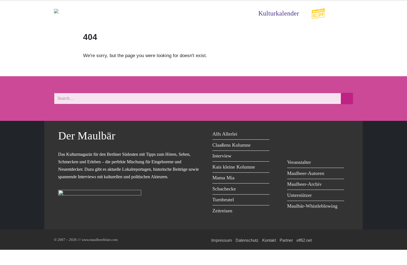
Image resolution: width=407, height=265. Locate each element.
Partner (286, 240)
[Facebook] (292, 135)
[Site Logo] (86, 13)
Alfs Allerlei (224, 134)
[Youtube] (317, 135)
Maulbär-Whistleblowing (312, 206)
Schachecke (224, 189)
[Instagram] (330, 135)
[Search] (347, 98)
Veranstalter (299, 162)
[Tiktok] (292, 146)
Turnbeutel (223, 199)
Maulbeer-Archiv (304, 184)
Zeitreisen (222, 210)
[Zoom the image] (318, 11)
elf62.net (304, 240)
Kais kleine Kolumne (233, 167)
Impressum (221, 240)
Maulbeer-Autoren (305, 173)
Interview (221, 156)
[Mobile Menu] (346, 13)
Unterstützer (299, 195)
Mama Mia (223, 177)
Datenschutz (247, 240)
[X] (305, 135)
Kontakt (269, 240)
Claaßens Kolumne (231, 145)
